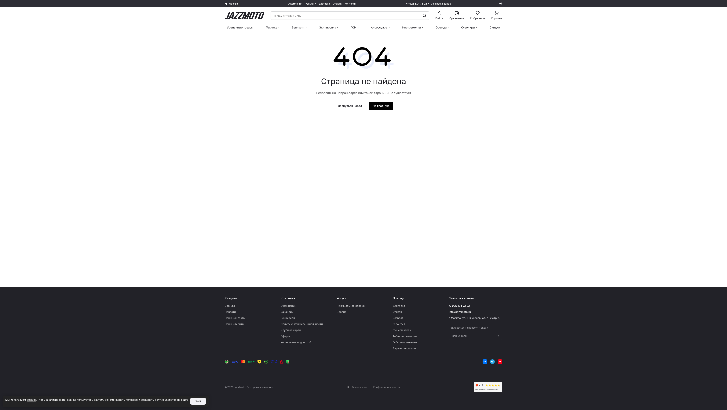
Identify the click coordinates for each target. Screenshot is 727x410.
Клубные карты (291, 330)
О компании (288, 305)
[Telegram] (492, 361)
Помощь (398, 298)
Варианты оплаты (404, 348)
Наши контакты (235, 317)
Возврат (398, 317)
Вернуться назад (350, 105)
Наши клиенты (234, 324)
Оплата (397, 311)
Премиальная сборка (351, 305)
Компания (288, 298)
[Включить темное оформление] (500, 3)
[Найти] (424, 16)
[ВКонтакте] (485, 361)
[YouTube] (500, 361)
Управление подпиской (296, 342)
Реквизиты (288, 317)
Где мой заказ (402, 330)
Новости (230, 311)
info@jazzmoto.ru (460, 311)
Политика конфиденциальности (302, 324)
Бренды (230, 305)
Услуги (341, 298)
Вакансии (287, 311)
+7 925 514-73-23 (416, 3)
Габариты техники (405, 342)
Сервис (341, 311)
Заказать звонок (441, 3)
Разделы (231, 298)
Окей (198, 401)
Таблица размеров (405, 336)
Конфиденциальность (386, 387)
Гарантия (399, 324)
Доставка (399, 305)
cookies (31, 399)
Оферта (285, 336)
